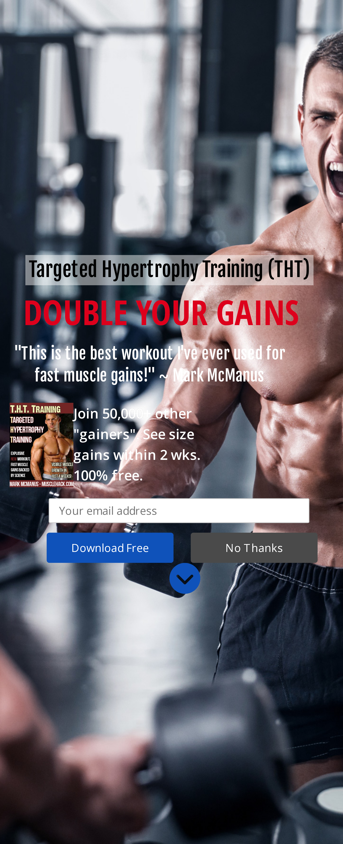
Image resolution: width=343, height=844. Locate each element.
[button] (150, 365)
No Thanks (254, 547)
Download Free (110, 547)
